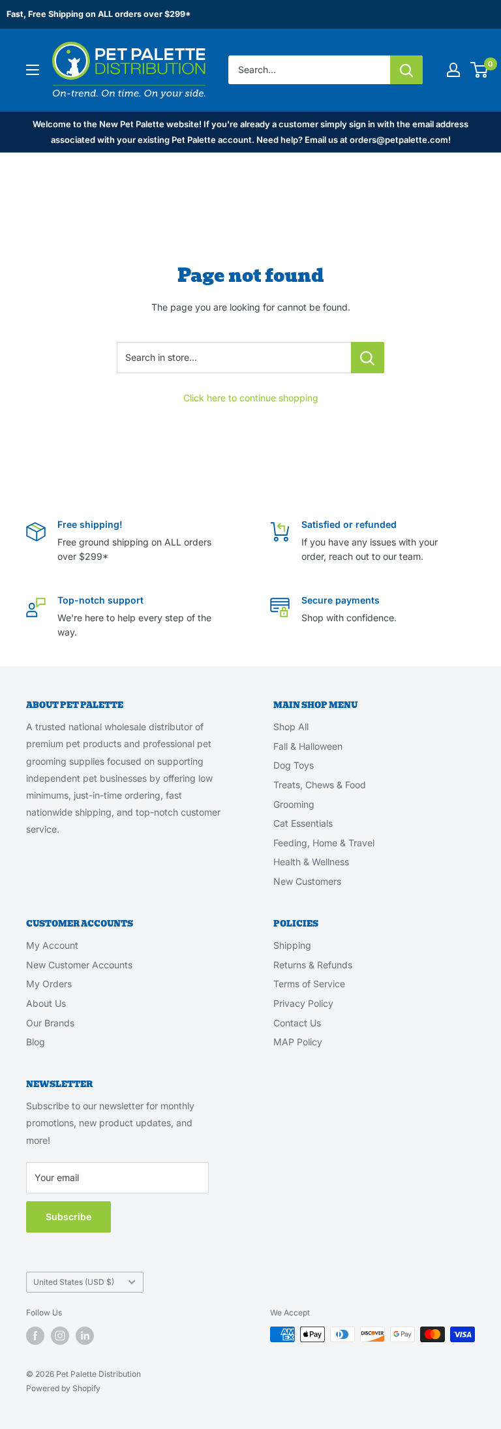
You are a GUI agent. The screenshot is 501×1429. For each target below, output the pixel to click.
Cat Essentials (303, 823)
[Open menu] (32, 70)
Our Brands (50, 1022)
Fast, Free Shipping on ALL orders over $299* (98, 14)
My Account (52, 945)
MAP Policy (297, 1041)
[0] (480, 70)
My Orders (49, 983)
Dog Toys (293, 765)
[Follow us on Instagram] (60, 1336)
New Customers (307, 881)
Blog (35, 1041)
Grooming (293, 804)
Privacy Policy (303, 1003)
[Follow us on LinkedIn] (85, 1336)
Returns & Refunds (312, 964)
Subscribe (68, 1216)
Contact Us (297, 1022)
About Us (46, 1003)
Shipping (292, 945)
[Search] (406, 69)
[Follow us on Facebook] (35, 1336)
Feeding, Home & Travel (323, 842)
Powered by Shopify (63, 1388)
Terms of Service (309, 983)
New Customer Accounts (79, 964)
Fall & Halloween (307, 746)
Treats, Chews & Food (319, 784)
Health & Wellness (311, 861)
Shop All (291, 726)
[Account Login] (453, 70)
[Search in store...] (367, 357)
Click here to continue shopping (250, 397)
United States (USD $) (73, 1282)
